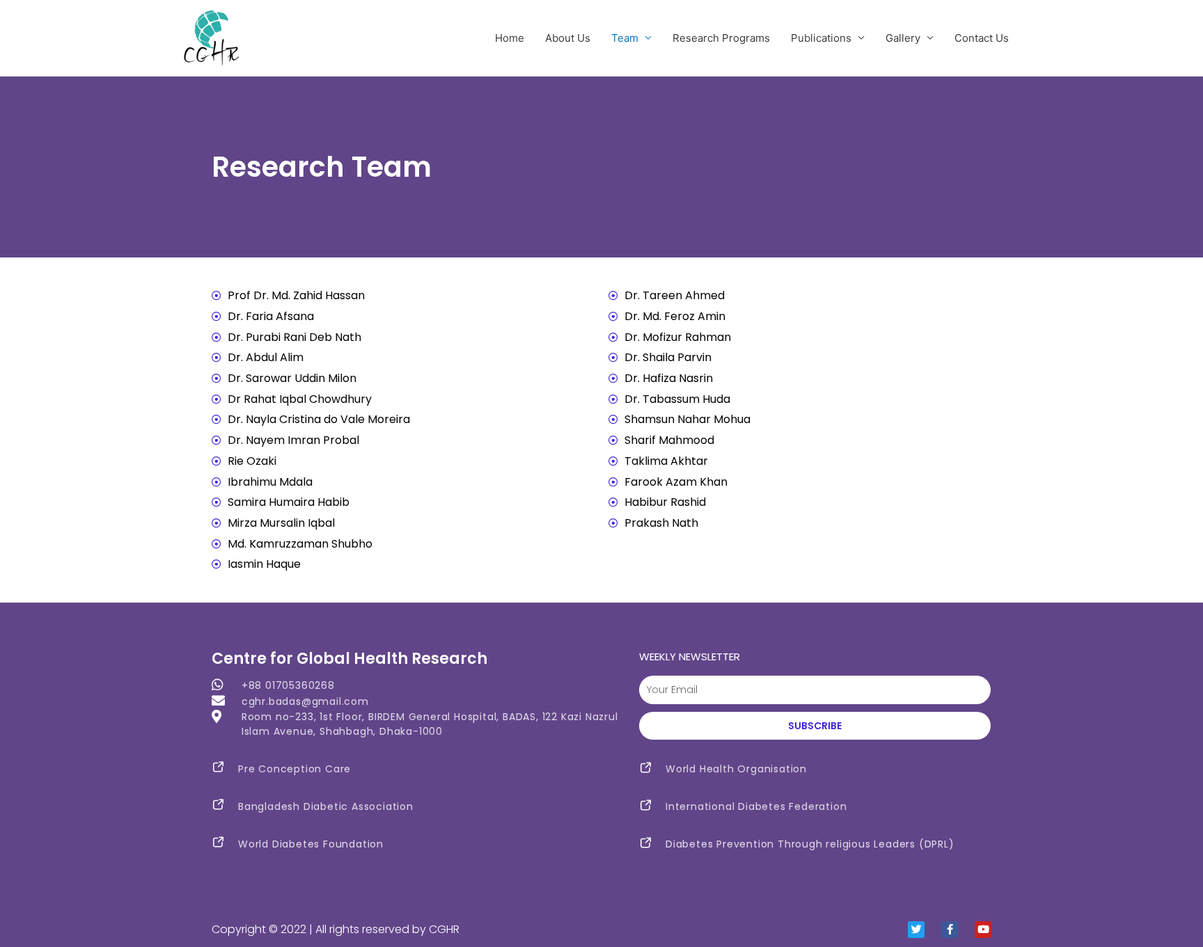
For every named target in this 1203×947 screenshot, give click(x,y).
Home (509, 38)
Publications (821, 38)
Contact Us (981, 38)
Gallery (903, 38)
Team (624, 38)
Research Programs (721, 38)
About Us (567, 38)
